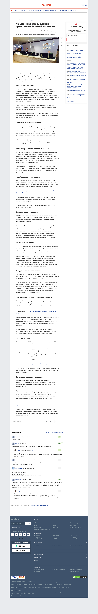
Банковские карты (56, 523)
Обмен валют (37, 545)
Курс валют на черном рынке (76, 545)
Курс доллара (55, 522)
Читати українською (32, 20)
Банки (37, 10)
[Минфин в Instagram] (24, 534)
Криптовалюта (64, 10)
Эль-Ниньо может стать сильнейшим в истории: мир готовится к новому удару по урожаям (76, 81)
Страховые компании (74, 571)
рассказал (35, 79)
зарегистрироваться (42, 505)
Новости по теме (72, 45)
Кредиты (31, 10)
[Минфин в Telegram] (16, 534)
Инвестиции (54, 10)
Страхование (44, 10)
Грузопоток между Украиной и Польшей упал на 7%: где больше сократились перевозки (75, 86)
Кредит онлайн (55, 527)
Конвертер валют (37, 527)
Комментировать (59, 421)
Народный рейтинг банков (75, 527)
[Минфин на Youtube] (28, 534)
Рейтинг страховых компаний (76, 569)
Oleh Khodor (18, 468)
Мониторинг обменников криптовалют (42, 529)
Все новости (70, 101)
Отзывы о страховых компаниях (58, 569)
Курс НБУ (36, 523)
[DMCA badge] (80, 577)
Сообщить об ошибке (17, 527)
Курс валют (36, 522)
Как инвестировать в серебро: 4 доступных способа (40, 364)
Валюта (16, 10)
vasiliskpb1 (18, 460)
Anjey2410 (18, 479)
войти (33, 505)
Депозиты (23, 10)
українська (84, 5)
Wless (17, 443)
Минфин (19, 421)
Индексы (73, 10)
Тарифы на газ (73, 525)
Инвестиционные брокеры (75, 523)
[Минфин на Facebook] (12, 534)
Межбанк (36, 525)
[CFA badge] (29, 577)
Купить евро (54, 546)
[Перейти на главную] (49, 5)
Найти (28, 523)
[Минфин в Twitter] (20, 534)
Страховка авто (37, 571)
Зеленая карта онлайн (39, 569)
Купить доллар (37, 546)
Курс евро (72, 522)
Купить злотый (73, 546)
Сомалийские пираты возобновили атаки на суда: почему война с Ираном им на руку (76, 96)
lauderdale (18, 437)
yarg (19, 450)
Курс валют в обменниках (57, 545)
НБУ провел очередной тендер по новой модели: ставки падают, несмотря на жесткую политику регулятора (76, 52)
